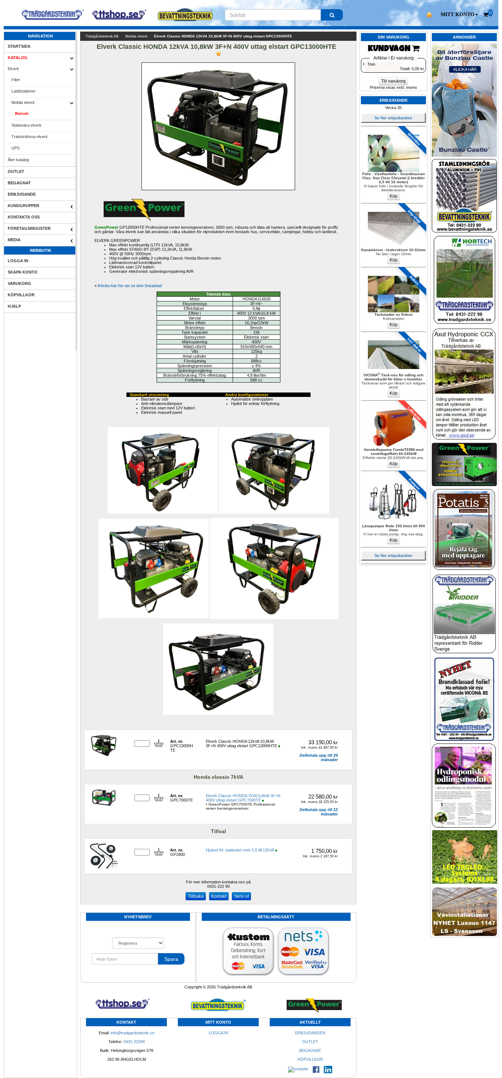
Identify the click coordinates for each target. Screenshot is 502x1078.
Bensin (22, 113)
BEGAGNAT (19, 183)
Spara (171, 959)
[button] (459, 15)
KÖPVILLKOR (21, 295)
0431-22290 (134, 1041)
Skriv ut (241, 896)
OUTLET (16, 171)
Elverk (13, 68)
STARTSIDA (19, 46)
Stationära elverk (26, 125)
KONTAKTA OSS (24, 217)
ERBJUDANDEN (310, 1033)
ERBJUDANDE (22, 194)
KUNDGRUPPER (23, 205)
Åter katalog (18, 160)
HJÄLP (14, 306)
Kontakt (218, 896)
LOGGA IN (18, 260)
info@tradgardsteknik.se (132, 1033)
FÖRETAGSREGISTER (29, 228)
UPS (15, 148)
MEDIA (14, 240)
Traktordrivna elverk (29, 136)
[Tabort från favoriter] (218, 53)
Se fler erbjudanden (393, 118)
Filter (15, 79)
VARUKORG (19, 283)
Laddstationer (23, 91)
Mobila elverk (23, 102)
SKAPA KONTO (22, 272)
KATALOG (18, 57)
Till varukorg (393, 81)
